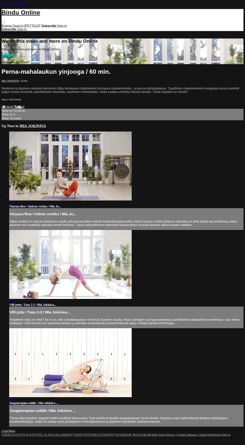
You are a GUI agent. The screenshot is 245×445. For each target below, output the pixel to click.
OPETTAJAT (32, 25)
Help (154, 434)
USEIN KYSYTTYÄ (15, 434)
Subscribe (7, 55)
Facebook (8, 107)
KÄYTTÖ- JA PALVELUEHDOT (51, 434)
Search (18, 25)
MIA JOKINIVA (10, 80)
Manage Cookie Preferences (204, 434)
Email (20, 107)
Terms (162, 434)
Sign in (62, 25)
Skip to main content (14, 3)
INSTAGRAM (141, 434)
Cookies (181, 434)
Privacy (171, 434)
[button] (3, 22)
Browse (7, 25)
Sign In (22, 29)
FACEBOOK (123, 434)
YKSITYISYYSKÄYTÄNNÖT (94, 434)
